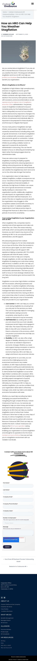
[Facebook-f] (2, 598)
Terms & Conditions (22, 659)
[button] (32, 4)
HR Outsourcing (6, 36)
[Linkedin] (4, 598)
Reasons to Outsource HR (17, 566)
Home (5, 12)
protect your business (9, 77)
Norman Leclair (8, 34)
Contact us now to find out (11, 435)
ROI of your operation (18, 426)
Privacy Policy (13, 659)
